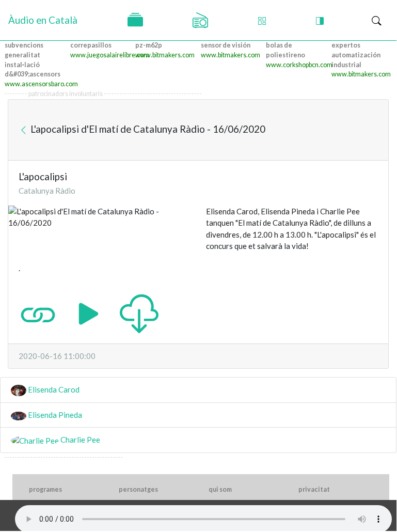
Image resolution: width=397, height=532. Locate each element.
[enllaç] (38, 313)
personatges (138, 489)
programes (45, 489)
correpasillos (91, 45)
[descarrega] (139, 313)
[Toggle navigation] (376, 20)
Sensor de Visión (225, 45)
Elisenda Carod (53, 389)
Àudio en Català (42, 20)
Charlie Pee (79, 439)
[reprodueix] (88, 313)
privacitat (314, 489)
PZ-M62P (148, 45)
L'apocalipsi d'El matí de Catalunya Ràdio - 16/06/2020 (146, 128)
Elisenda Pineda (54, 414)
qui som (220, 489)
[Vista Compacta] (262, 20)
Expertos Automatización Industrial (355, 55)
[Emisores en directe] (200, 20)
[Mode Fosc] (320, 20)
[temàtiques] (135, 20)
